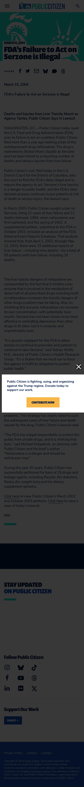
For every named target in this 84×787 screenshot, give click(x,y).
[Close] (78, 366)
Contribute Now (43, 402)
